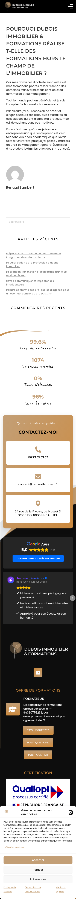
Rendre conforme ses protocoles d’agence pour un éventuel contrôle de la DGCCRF (37, 291)
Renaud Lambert (20, 187)
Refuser (38, 870)
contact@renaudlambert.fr (38, 484)
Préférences (38, 879)
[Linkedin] (38, 672)
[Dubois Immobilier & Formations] (19, 6)
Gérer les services (14, 847)
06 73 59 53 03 (38, 457)
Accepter (38, 860)
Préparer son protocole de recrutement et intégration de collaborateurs (33, 255)
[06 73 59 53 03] (38, 449)
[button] (70, 812)
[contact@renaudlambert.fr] (38, 476)
